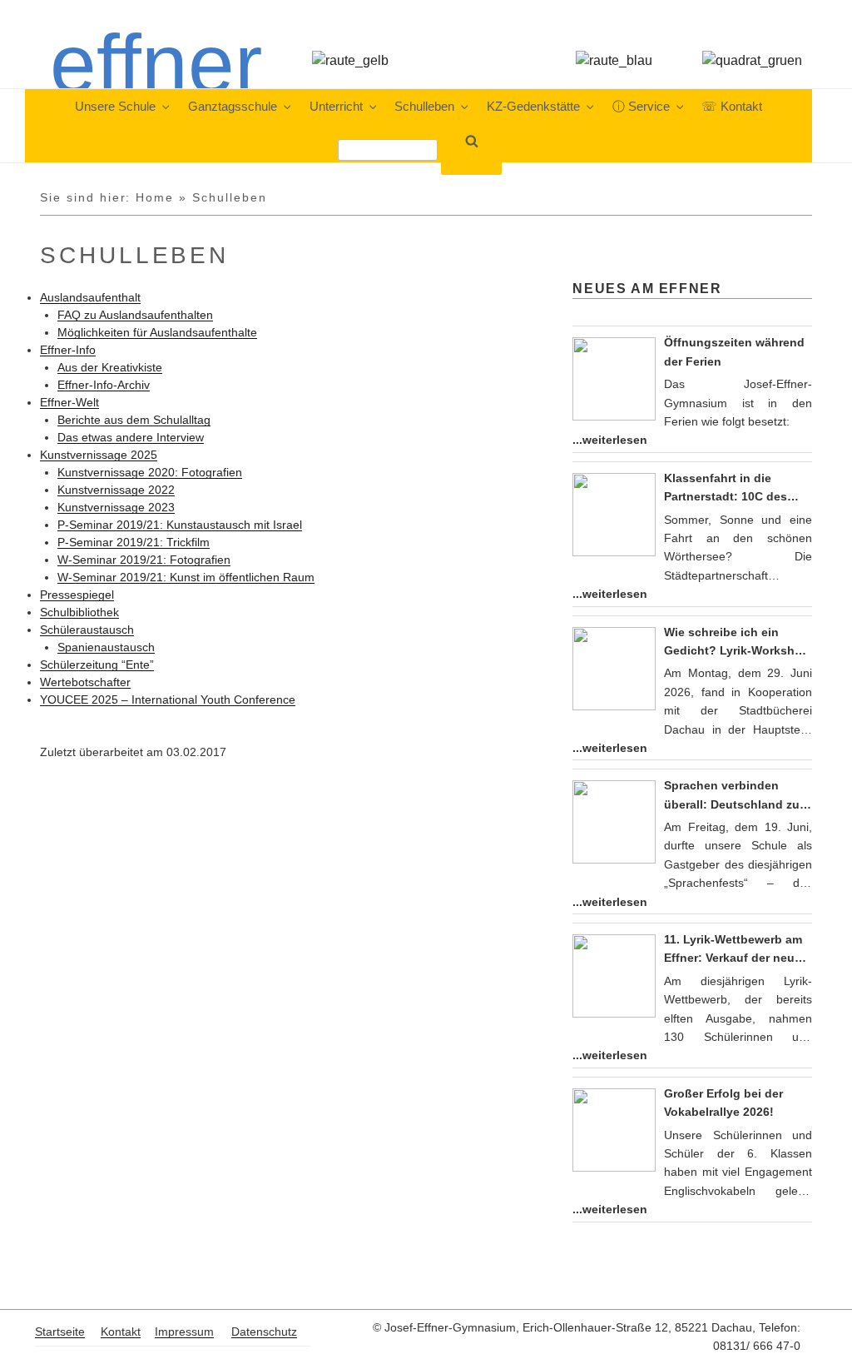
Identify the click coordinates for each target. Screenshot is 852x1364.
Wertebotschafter (85, 682)
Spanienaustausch (106, 647)
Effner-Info (68, 349)
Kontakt (121, 1331)
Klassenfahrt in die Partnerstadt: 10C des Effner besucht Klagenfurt (737, 488)
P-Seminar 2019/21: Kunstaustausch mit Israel (179, 524)
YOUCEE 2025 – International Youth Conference (167, 699)
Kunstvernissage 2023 (116, 507)
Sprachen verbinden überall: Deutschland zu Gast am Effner (732, 796)
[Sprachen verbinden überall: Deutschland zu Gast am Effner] (614, 822)
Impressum (184, 1331)
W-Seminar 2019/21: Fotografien (143, 559)
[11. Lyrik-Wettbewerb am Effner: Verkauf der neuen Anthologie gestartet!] (614, 976)
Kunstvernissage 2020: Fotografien (149, 472)
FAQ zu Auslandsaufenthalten (135, 314)
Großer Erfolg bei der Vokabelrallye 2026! (723, 1102)
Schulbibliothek (79, 612)
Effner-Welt (69, 402)
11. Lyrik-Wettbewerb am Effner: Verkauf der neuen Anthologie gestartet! (736, 950)
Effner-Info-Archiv (103, 384)
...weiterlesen (609, 439)
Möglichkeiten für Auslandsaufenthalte (157, 332)
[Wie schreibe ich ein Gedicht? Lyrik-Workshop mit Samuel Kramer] (614, 668)
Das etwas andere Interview (130, 437)
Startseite (60, 1331)
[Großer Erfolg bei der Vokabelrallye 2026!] (614, 1130)
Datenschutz (264, 1331)
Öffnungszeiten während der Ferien (734, 351)
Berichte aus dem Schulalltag (134, 419)
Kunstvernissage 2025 (98, 454)
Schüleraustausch (87, 629)
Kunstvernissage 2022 (116, 489)
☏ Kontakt (731, 106)
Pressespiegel (77, 594)
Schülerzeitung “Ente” (97, 664)
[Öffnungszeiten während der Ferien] (614, 379)
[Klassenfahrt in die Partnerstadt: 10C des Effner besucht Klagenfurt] (614, 514)
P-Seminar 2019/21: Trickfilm (133, 542)
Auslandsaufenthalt (90, 297)
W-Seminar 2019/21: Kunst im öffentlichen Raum (186, 577)
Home (155, 197)
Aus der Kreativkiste (109, 367)
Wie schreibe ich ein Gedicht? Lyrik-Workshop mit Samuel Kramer (737, 642)
